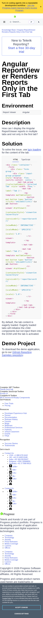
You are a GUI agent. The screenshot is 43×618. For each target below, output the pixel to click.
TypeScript (25, 160)
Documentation (11, 417)
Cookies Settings (21, 614)
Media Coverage (11, 544)
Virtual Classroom (12, 432)
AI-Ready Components (20, 398)
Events (7, 434)
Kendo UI (4, 393)
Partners (8, 430)
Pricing (7, 406)
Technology (9, 538)
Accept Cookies (21, 607)
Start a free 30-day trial (21, 49)
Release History (11, 419)
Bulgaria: (19, 461)
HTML (15, 160)
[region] (21, 600)
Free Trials (9, 403)
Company (8, 535)
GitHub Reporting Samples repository (17, 354)
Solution (12, 144)
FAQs (7, 436)
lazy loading (34, 149)
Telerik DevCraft (6, 389)
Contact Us (9, 453)
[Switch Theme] (39, 22)
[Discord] (10, 485)
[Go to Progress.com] (7, 515)
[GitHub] (10, 482)
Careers (8, 546)
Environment (17, 106)
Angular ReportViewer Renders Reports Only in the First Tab (18, 31)
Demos (7, 415)
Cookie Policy (6, 598)
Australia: (20, 463)
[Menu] (4, 22)
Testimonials (10, 445)
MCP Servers (5, 398)
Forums (8, 421)
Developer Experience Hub (16, 413)
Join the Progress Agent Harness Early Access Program (19, 8)
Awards (8, 540)
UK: (18, 457)
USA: (18, 455)
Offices (7, 548)
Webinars (8, 425)
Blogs (7, 423)
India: (18, 459)
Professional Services (13, 428)
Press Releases (11, 542)
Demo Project (18, 343)
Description (16, 122)
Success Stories (11, 443)
